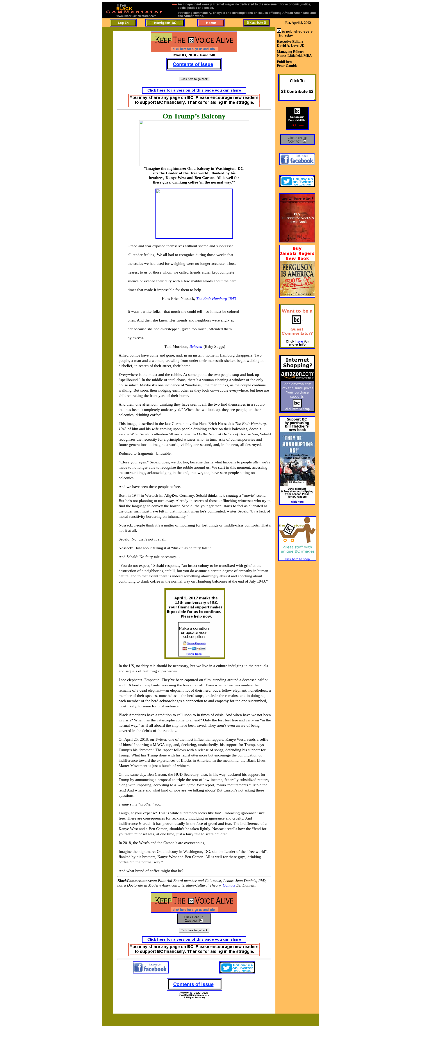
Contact (229, 885)
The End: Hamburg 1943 (216, 298)
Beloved (195, 346)
